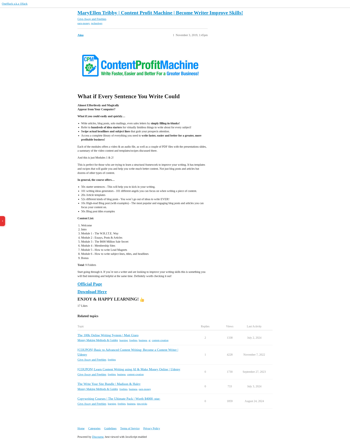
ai (149, 340)
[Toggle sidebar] (2, 221)
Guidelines (110, 428)
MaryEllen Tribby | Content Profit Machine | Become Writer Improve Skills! (160, 12)
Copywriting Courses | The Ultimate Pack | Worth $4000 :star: (118, 398)
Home (81, 428)
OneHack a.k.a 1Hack (15, 3)
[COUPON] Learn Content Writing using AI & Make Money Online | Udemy (128, 369)
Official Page (89, 284)
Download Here (92, 291)
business (143, 340)
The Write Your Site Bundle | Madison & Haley (109, 384)
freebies (133, 340)
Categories (94, 428)
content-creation (160, 340)
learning (123, 340)
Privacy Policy (151, 428)
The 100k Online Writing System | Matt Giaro (108, 335)
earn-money (83, 23)
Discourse (98, 436)
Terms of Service (130, 428)
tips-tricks (142, 403)
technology (96, 23)
